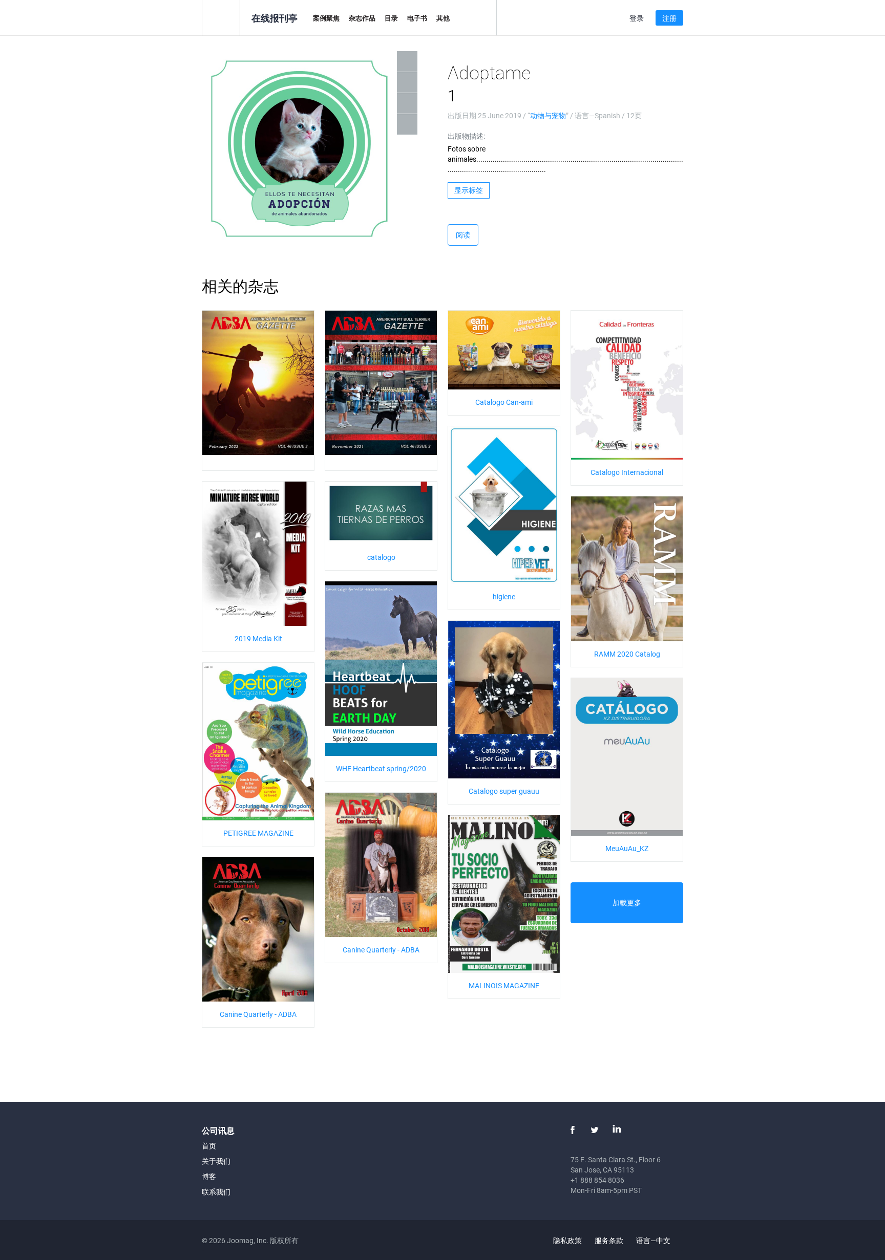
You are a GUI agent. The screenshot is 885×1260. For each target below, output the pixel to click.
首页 (209, 1145)
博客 (209, 1176)
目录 (391, 18)
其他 (443, 18)
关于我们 (216, 1161)
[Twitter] (594, 1130)
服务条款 (609, 1240)
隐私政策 (567, 1240)
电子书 (417, 18)
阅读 (463, 235)
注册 (669, 18)
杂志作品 (362, 18)
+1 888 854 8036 (597, 1180)
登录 (636, 18)
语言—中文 (654, 1240)
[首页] (221, 17)
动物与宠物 (548, 115)
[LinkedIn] (616, 1130)
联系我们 (216, 1192)
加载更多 (627, 902)
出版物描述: (466, 136)
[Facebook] (572, 1130)
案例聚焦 (326, 18)
